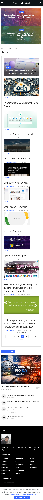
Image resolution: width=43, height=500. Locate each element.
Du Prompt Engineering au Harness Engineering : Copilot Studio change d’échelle (19, 35)
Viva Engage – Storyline (15, 207)
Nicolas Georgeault (13, 73)
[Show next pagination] (21, 339)
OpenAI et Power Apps (15, 255)
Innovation (20, 470)
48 (30, 330)
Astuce (4, 464)
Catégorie (10, 48)
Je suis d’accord (22, 497)
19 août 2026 (20, 21)
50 (29, 259)
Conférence (8, 153)
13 (35, 336)
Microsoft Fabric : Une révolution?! (20, 134)
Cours (4, 473)
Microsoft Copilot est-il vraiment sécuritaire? (21, 395)
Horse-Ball (19, 464)
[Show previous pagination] (7, 336)
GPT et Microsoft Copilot (16, 182)
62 (26, 39)
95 (28, 110)
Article (22, 12)
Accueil (4, 48)
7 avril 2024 (22, 110)
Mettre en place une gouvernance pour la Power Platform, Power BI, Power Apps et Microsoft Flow (20, 323)
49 (29, 235)
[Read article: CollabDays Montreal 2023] (17, 145)
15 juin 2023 (22, 138)
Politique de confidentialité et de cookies (23, 495)
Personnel (19, 473)
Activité (16, 48)
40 (29, 186)
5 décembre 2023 (25, 73)
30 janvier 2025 (23, 330)
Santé (32, 461)
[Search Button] (41, 3)
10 (27, 336)
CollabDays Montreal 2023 (17, 158)
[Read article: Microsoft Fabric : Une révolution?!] (20, 119)
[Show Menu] (2, 3)
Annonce (5, 458)
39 (29, 294)
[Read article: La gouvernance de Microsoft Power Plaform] (21, 87)
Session (6, 279)
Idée (17, 467)
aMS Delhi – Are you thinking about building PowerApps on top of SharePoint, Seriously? (21, 287)
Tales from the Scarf (21, 3)
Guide (18, 461)
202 (29, 138)
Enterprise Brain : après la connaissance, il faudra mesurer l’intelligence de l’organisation (19, 17)
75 (29, 210)
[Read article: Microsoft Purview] (17, 218)
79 (26, 21)
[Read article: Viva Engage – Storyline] (17, 194)
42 (28, 162)
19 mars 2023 (22, 186)
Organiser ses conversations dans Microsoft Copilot (23, 401)
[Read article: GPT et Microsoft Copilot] (17, 169)
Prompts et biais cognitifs (15, 416)
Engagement (20, 458)
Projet (32, 458)
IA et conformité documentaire (15, 387)
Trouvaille (33, 467)
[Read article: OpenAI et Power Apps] (17, 242)
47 (33, 73)
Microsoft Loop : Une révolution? (19, 71)
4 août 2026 (20, 39)
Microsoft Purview (12, 231)
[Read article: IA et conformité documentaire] (22, 369)
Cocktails (5, 467)
